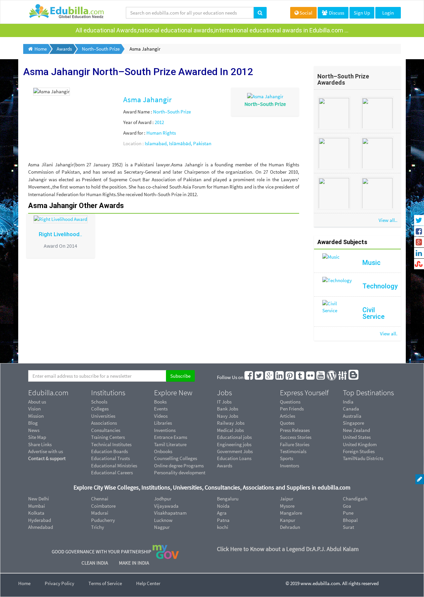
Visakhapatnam (170, 513)
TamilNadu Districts (363, 458)
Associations (104, 423)
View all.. (388, 220)
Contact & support (47, 458)
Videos (161, 416)
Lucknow (163, 520)
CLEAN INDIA (95, 563)
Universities (103, 416)
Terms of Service (105, 583)
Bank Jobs (227, 408)
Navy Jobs (227, 416)
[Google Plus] (269, 377)
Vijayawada (166, 506)
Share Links (40, 444)
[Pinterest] (290, 377)
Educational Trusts (110, 458)
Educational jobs (234, 437)
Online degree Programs (179, 465)
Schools (99, 402)
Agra (222, 513)
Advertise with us (45, 451)
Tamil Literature (170, 444)
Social (305, 13)
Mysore (287, 506)
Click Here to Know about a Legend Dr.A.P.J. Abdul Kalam (288, 549)
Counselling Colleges (175, 458)
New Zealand (356, 430)
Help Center (148, 583)
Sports (286, 458)
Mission (36, 416)
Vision (34, 408)
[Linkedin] (280, 377)
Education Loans (234, 458)
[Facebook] (249, 377)
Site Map (37, 437)
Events (161, 408)
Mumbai (36, 506)
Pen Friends (292, 408)
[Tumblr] (300, 377)
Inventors (289, 465)
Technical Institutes (111, 444)
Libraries (163, 423)
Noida (223, 506)
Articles (287, 416)
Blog (33, 423)
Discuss (336, 13)
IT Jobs (224, 402)
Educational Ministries (114, 465)
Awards (224, 465)
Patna (223, 520)
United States (357, 437)
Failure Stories (294, 444)
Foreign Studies (359, 451)
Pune (348, 513)
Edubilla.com (48, 392)
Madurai (99, 513)
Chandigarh (355, 498)
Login (388, 13)
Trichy (97, 527)
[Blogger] (353, 377)
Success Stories (295, 437)
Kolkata (36, 513)
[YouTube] (321, 377)
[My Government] (165, 551)
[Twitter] (259, 377)
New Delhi (38, 498)
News (33, 430)
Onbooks (163, 451)
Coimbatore (103, 506)
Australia (352, 416)
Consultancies (105, 430)
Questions (290, 402)
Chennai (99, 498)
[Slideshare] (342, 377)
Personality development (179, 472)
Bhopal (350, 520)
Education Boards (109, 451)
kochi (222, 527)
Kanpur (287, 520)
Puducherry (103, 520)
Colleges (100, 408)
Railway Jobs (230, 423)
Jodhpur (162, 498)
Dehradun (290, 527)
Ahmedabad (40, 527)
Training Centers (108, 437)
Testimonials (293, 451)
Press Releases (295, 430)
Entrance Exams (170, 437)
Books (160, 402)
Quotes (287, 423)
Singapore (353, 423)
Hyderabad (39, 520)
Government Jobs (235, 451)
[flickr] (310, 377)
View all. (389, 333)
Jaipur (286, 498)
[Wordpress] (332, 377)
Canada (351, 408)
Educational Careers (112, 472)
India (348, 402)
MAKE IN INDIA (134, 563)
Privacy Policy (59, 583)
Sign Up (362, 13)
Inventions (165, 430)
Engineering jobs (234, 444)
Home (24, 583)
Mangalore (291, 513)
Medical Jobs (230, 430)
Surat (348, 527)
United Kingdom (360, 444)
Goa (347, 506)
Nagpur (162, 527)
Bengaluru (227, 498)
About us (37, 402)
